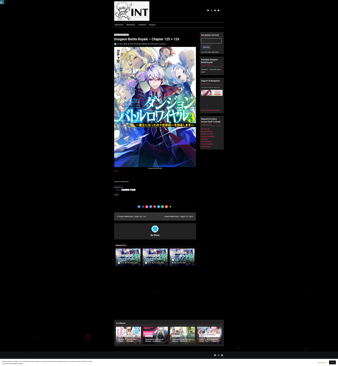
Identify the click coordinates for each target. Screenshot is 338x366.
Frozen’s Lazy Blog (207, 134)
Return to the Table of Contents (210, 110)
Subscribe (206, 47)
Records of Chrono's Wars (126, 336)
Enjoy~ (116, 171)
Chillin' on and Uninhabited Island (207, 335)
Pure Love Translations (208, 136)
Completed (142, 25)
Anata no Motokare (207, 131)
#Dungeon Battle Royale (143, 44)
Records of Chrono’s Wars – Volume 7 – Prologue (128, 340)
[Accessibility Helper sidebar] (2, 2)
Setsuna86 (204, 139)
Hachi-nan (149, 336)
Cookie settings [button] (321, 362)
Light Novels (119, 25)
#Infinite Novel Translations (158, 44)
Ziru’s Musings (205, 146)
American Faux (205, 129)
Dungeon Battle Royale (121, 34)
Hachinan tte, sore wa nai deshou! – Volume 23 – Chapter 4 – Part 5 (154, 341)
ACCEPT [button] (332, 362)
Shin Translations (206, 141)
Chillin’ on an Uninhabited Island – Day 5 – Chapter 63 (209, 340)
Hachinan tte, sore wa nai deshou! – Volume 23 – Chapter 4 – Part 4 (181, 341)
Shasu (121, 44)
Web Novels (130, 25)
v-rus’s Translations (207, 144)
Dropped (152, 25)
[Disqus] (155, 292)
